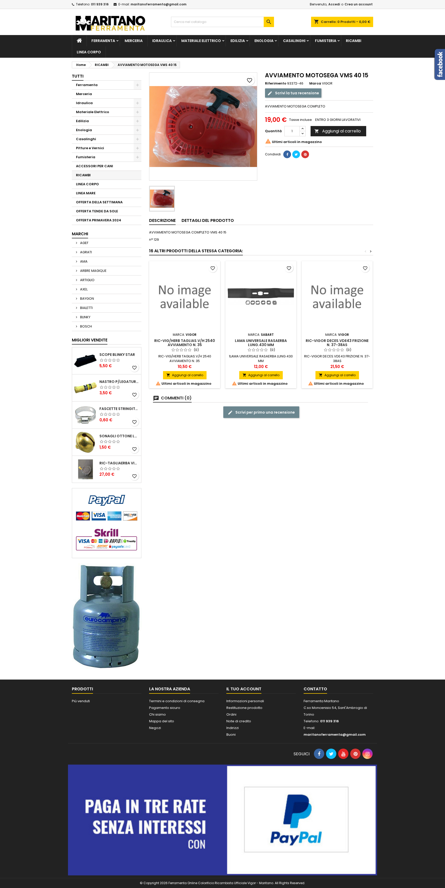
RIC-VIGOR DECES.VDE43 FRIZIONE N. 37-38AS (337, 342)
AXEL (83, 289)
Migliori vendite (89, 340)
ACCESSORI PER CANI (94, 166)
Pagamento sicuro (164, 707)
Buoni (231, 734)
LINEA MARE (86, 193)
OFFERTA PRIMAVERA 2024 (98, 220)
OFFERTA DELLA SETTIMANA (99, 202)
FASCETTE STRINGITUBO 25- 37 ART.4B (119, 409)
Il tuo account (243, 689)
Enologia (263, 40)
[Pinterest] (305, 154)
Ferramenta (103, 40)
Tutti (77, 76)
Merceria (134, 40)
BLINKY (84, 317)
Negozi (155, 727)
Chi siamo (157, 714)
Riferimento (275, 83)
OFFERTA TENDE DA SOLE (97, 211)
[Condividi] (287, 154)
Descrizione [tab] (162, 220)
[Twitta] (296, 154)
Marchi (80, 234)
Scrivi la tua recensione (296, 93)
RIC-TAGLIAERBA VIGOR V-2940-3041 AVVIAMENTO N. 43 (119, 463)
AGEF (83, 242)
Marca (315, 83)
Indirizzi (232, 727)
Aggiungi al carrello (337, 131)
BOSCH (85, 326)
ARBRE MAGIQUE (93, 270)
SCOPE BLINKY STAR (117, 355)
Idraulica (162, 40)
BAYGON (86, 298)
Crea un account (359, 4)
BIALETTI (86, 307)
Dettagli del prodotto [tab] (208, 220)
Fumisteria (325, 40)
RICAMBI (353, 40)
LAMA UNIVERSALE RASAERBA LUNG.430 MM (261, 342)
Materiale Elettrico (201, 40)
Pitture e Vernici (90, 148)
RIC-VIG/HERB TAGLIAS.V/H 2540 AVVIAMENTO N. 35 (184, 342)
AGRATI (85, 252)
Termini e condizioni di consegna (176, 701)
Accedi (334, 4)
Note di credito (238, 721)
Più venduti (81, 701)
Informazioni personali (245, 701)
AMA (83, 261)
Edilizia (237, 40)
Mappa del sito (161, 721)
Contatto (315, 689)
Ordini (231, 714)
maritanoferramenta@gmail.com (158, 4)
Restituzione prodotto (244, 707)
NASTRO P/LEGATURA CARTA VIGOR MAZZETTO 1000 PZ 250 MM (119, 382)
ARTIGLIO (87, 280)
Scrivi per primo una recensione (265, 412)
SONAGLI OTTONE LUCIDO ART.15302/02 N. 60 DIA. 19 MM (119, 436)
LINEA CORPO (89, 52)
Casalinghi (294, 40)
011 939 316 (100, 4)
